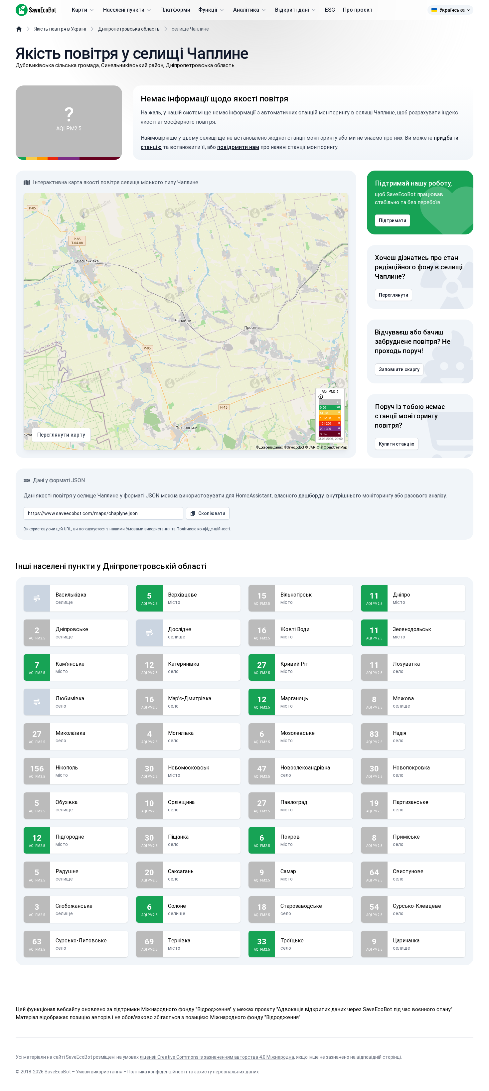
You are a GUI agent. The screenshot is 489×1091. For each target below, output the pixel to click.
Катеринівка (183, 664)
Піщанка (178, 837)
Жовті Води (294, 629)
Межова (403, 698)
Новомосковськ (188, 767)
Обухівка (67, 802)
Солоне (177, 906)
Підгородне (70, 837)
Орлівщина (181, 802)
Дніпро (401, 595)
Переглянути (393, 295)
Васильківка (71, 595)
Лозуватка (406, 664)
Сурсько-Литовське (81, 940)
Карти (79, 10)
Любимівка (70, 698)
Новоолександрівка (305, 767)
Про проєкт (358, 10)
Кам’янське (70, 664)
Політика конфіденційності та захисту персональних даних (193, 1071)
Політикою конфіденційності (203, 529)
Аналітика (246, 10)
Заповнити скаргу (399, 369)
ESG (330, 10)
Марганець (294, 698)
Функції (207, 10)
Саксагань (181, 871)
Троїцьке (292, 940)
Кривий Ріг (294, 664)
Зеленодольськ (412, 629)
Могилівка (181, 733)
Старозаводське (301, 906)
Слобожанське (74, 906)
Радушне (67, 871)
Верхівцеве (182, 595)
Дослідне (179, 629)
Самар (288, 871)
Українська (452, 10)
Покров (290, 837)
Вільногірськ (296, 595)
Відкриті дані (292, 10)
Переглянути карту (61, 435)
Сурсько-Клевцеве (417, 906)
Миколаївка (70, 733)
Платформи (175, 10)
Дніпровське (72, 629)
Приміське (406, 837)
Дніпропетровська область (129, 29)
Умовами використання (148, 529)
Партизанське (410, 802)
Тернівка (179, 940)
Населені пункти (123, 10)
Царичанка (406, 940)
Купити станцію (396, 444)
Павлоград (293, 802)
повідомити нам (238, 147)
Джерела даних (271, 447)
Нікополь (67, 767)
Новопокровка (411, 767)
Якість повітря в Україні (60, 29)
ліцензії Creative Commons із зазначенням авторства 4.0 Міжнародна (217, 1057)
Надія (399, 733)
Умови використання (99, 1071)
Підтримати (392, 220)
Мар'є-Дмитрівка (189, 698)
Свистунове (408, 871)
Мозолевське (297, 733)
